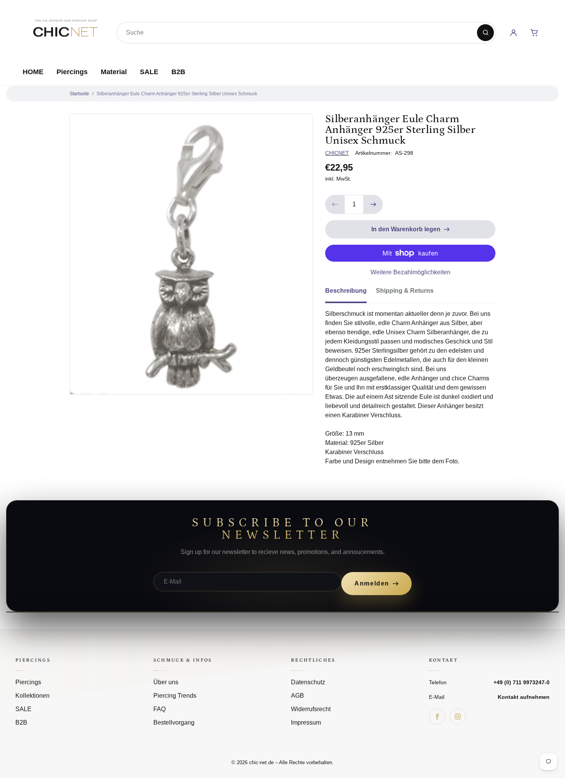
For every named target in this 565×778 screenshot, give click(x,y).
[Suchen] (485, 32)
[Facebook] (437, 716)
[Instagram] (458, 716)
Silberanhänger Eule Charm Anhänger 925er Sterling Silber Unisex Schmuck (176, 93)
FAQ (159, 709)
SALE (149, 72)
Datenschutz (308, 682)
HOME (33, 72)
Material (114, 72)
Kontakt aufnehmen (524, 697)
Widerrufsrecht (311, 709)
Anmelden (371, 583)
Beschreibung (346, 290)
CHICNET (337, 153)
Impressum (306, 722)
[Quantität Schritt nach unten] (334, 204)
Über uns (165, 682)
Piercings (72, 72)
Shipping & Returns (405, 290)
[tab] (350, 293)
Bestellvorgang (173, 722)
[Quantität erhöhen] (373, 204)
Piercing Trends (174, 695)
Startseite (79, 93)
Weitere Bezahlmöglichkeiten (410, 272)
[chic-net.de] (65, 31)
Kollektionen (32, 695)
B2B (178, 72)
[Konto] (513, 33)
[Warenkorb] (534, 33)
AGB (297, 695)
